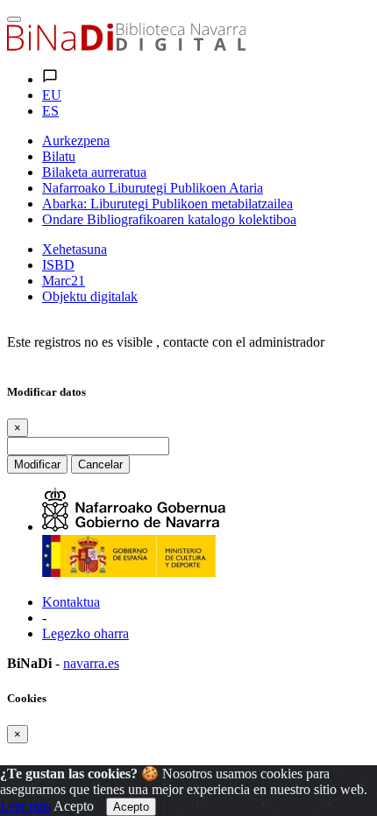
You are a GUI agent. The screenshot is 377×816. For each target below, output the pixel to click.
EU (51, 95)
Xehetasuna (74, 249)
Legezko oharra (85, 633)
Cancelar (100, 464)
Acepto (73, 805)
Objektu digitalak (90, 296)
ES (50, 110)
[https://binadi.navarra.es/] (126, 46)
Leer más (25, 805)
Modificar (37, 464)
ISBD (58, 264)
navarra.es (91, 663)
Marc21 (63, 280)
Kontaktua (71, 601)
